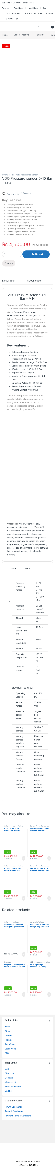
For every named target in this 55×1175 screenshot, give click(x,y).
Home (4, 34)
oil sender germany (16, 541)
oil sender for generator (36, 537)
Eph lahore (26, 530)
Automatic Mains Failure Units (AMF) (13, 827)
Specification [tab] (34, 280)
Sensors (40, 34)
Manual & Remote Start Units (39, 827)
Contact (8, 1035)
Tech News (18, 8)
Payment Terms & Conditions (18, 1115)
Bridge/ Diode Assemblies (40, 962)
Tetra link (19, 548)
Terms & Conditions (14, 1111)
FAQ (7, 1053)
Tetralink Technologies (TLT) (29, 315)
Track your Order (13, 1086)
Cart (7, 1069)
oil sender (19, 537)
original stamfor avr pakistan (33, 544)
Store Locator (14, 13)
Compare (27, 193)
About (7, 1031)
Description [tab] (8, 280)
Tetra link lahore (31, 548)
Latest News (33, 8)
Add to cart (37, 254)
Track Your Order (34, 13)
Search (39, 26)
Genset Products (21, 34)
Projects (5, 8)
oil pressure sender (21, 534)
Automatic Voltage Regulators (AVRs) (11, 923)
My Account (13, 19)
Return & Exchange (13, 1107)
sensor (10, 548)
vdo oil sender (20, 551)
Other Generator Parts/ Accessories (16, 175)
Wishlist (8, 1091)
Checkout (9, 1073)
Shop (50, 13)
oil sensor (30, 541)
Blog (44, 8)
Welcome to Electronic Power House (18, 3)
